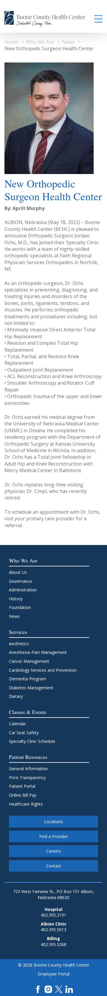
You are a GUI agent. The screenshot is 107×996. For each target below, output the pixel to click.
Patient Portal (22, 786)
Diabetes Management (31, 687)
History (16, 599)
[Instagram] (48, 989)
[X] (58, 989)
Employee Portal (54, 974)
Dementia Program (27, 679)
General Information (28, 768)
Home (11, 42)
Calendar (17, 723)
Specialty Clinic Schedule (32, 741)
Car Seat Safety (24, 732)
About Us (18, 572)
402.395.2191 (53, 915)
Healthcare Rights (26, 804)
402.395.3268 (53, 944)
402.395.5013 (53, 929)
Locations (53, 821)
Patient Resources (28, 756)
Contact (53, 866)
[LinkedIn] (69, 989)
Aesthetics (19, 643)
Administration (23, 590)
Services (18, 631)
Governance (20, 581)
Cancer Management (29, 661)
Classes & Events (27, 711)
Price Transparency (27, 777)
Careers (53, 851)
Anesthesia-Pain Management (38, 652)
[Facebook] (38, 989)
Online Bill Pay (22, 795)
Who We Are (40, 42)
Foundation (20, 607)
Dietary (16, 696)
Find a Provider (53, 836)
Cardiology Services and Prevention (43, 670)
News (68, 42)
